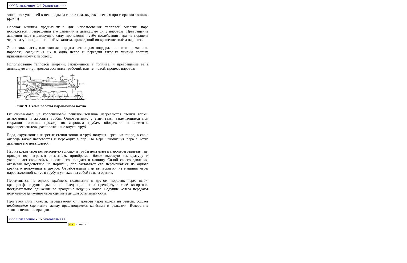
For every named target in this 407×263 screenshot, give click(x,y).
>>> (63, 5)
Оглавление (25, 5)
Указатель (51, 5)
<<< (11, 5)
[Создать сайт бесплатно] (77, 225)
